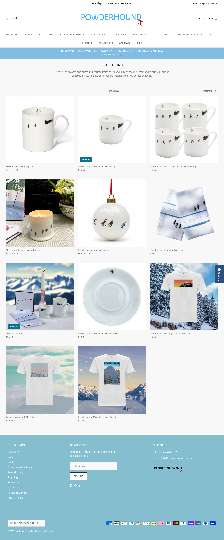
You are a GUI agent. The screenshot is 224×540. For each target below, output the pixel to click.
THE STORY (11, 34)
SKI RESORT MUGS (99, 34)
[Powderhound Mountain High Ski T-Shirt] (112, 380)
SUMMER (27, 34)
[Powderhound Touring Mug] (40, 129)
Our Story (13, 451)
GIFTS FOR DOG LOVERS (144, 34)
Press (11, 457)
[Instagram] (75, 485)
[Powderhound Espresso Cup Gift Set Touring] (184, 129)
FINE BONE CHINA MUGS (71, 34)
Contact (12, 462)
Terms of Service (17, 492)
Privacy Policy (15, 497)
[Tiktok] (80, 485)
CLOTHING (87, 43)
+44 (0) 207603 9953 (168, 451)
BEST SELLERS (45, 34)
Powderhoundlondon (24, 531)
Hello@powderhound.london (176, 458)
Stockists (13, 487)
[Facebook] (71, 485)
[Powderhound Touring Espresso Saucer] (112, 296)
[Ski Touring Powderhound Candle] (40, 213)
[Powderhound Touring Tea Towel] (184, 213)
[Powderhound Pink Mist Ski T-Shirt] (40, 380)
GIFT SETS (213, 34)
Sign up (79, 476)
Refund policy (15, 472)
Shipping (13, 477)
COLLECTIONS (106, 43)
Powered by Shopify (44, 531)
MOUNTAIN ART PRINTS (190, 34)
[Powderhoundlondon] (112, 18)
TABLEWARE (120, 34)
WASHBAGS (125, 43)
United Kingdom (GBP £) (204, 3)
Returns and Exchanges (21, 467)
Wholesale (14, 482)
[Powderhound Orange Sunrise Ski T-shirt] (184, 296)
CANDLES (167, 34)
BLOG (139, 43)
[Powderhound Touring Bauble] (112, 213)
